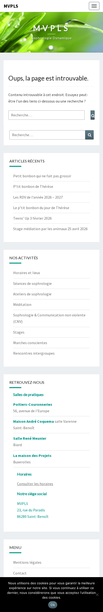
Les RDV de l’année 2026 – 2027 (38, 197)
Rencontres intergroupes (34, 353)
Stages (18, 332)
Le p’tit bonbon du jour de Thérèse (41, 207)
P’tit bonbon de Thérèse (33, 186)
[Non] (97, 594)
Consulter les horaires (35, 483)
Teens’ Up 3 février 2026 (32, 218)
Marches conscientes (30, 342)
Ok (53, 605)
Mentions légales (27, 562)
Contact (20, 573)
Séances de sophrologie (32, 283)
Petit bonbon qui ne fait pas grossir (42, 175)
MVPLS (11, 6)
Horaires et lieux (26, 272)
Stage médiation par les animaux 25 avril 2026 (50, 228)
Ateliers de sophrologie (32, 294)
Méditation (22, 304)
